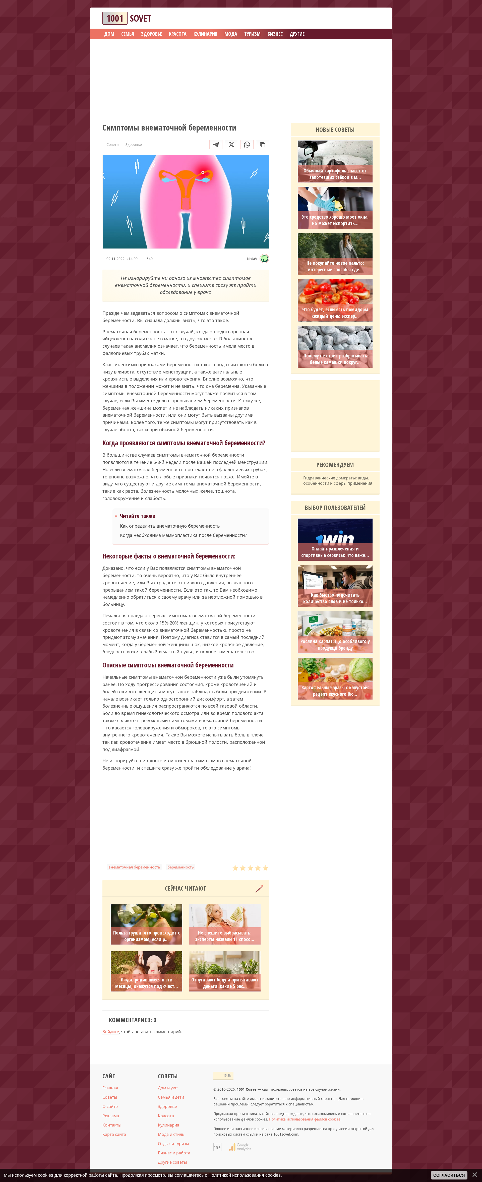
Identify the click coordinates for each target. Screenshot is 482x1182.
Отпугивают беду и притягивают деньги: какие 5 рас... (224, 982)
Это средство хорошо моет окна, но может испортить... (335, 220)
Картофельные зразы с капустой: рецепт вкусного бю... (335, 690)
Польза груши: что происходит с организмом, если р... (146, 936)
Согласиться (449, 1175)
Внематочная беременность (134, 866)
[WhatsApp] (247, 144)
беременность (180, 866)
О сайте (110, 1106)
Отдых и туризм (173, 1143)
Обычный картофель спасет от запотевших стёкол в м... (335, 173)
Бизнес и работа (174, 1153)
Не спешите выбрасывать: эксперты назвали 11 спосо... (224, 936)
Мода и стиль (171, 1134)
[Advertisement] (241, 79)
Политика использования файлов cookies (304, 1119)
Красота (166, 1115)
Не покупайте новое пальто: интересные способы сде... (335, 266)
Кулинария (168, 1125)
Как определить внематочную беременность (170, 526)
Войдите (110, 1031)
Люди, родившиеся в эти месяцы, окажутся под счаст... (146, 982)
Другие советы (172, 1162)
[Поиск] (357, 18)
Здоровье (167, 1106)
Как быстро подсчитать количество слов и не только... (335, 598)
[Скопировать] (262, 144)
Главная (110, 1088)
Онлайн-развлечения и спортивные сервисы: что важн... (335, 551)
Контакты (111, 1125)
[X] (231, 144)
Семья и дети (171, 1097)
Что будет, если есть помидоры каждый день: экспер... (335, 312)
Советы (109, 1097)
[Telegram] (215, 144)
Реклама (110, 1115)
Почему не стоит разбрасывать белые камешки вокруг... (335, 358)
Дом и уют (168, 1088)
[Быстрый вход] (372, 18)
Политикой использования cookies (244, 1175)
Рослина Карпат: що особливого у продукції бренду (335, 644)
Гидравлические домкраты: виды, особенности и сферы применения (337, 480)
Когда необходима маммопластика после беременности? (183, 535)
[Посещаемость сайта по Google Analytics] (240, 1147)
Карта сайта (114, 1134)
